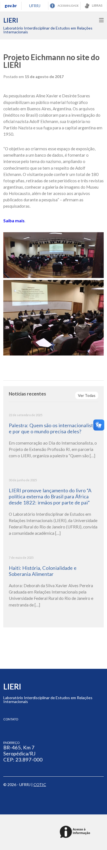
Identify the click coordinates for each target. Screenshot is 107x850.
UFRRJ (34, 5)
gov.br (11, 5)
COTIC (39, 784)
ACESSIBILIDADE (68, 5)
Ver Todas (86, 395)
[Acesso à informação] (76, 832)
